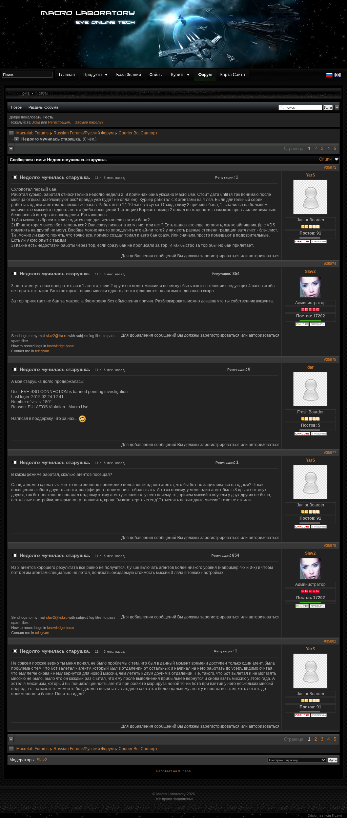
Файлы (156, 74)
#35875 (330, 359)
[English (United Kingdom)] (337, 76)
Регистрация (59, 122)
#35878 (330, 545)
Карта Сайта (232, 74)
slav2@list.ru (56, 336)
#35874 (330, 264)
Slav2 (310, 271)
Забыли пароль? (89, 122)
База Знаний (128, 74)
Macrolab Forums (32, 133)
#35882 (330, 641)
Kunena (184, 771)
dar (310, 367)
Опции (325, 159)
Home (24, 93)
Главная (67, 74)
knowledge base (60, 346)
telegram (42, 351)
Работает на (166, 771)
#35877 (330, 452)
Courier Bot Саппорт (138, 133)
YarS (310, 175)
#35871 (330, 167)
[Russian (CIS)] (329, 76)
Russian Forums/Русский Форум (84, 133)
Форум (205, 74)
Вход (36, 122)
